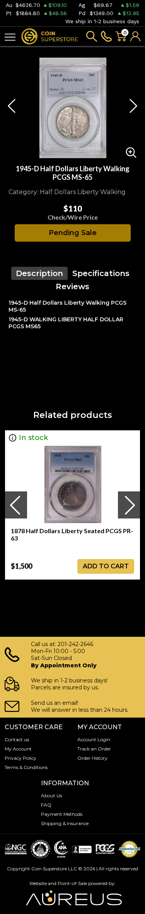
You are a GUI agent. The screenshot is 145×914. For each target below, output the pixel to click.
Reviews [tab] (72, 286)
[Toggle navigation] (10, 36)
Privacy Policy (20, 758)
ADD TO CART (106, 566)
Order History (92, 758)
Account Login (93, 739)
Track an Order (94, 749)
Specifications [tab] (101, 273)
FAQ (46, 805)
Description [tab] (39, 273)
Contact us (17, 739)
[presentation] (16, 504)
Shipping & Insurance (65, 823)
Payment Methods (61, 814)
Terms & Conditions (26, 767)
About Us (51, 795)
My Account (18, 749)
